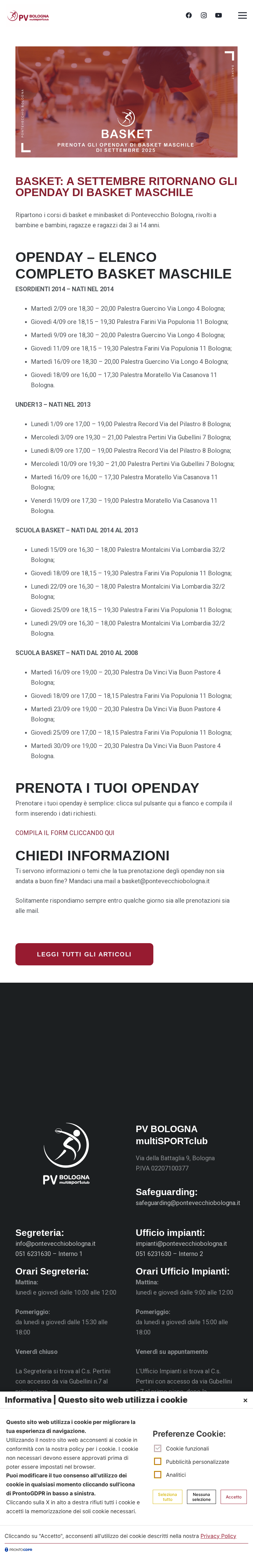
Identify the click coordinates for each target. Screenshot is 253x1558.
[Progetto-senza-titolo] (28, 15)
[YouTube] (218, 15)
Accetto (234, 1496)
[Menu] (242, 15)
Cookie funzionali (187, 1448)
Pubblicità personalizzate (197, 1462)
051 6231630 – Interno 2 (169, 1254)
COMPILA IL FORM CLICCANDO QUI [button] (64, 833)
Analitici (176, 1475)
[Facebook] (189, 15)
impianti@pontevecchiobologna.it (181, 1243)
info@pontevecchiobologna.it (55, 1243)
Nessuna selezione (201, 1497)
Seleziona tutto (167, 1497)
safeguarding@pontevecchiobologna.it (188, 1203)
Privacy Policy (218, 1536)
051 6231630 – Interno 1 (49, 1254)
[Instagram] (203, 15)
